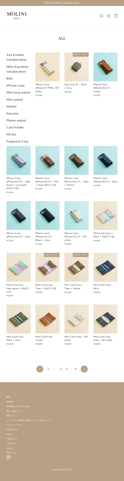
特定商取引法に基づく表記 (17, 406)
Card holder (15, 127)
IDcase (11, 134)
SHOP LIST (11, 453)
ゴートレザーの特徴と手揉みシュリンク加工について (28, 420)
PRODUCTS (11, 439)
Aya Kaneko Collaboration (16, 57)
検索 (8, 397)
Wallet (11, 106)
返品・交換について (14, 411)
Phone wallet (16, 120)
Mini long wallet (18, 92)
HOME (9, 434)
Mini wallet (14, 100)
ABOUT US (11, 443)
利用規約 (10, 402)
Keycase (12, 113)
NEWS (9, 448)
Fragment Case (17, 141)
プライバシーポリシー (15, 425)
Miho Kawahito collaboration (17, 69)
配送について (12, 416)
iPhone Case (15, 86)
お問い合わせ (12, 429)
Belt (9, 78)
